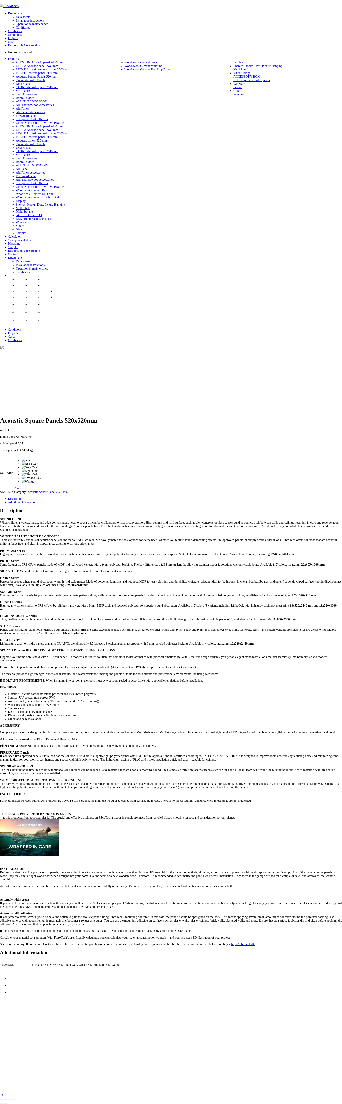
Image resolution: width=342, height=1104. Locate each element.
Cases (11, 41)
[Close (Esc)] (13, 1099)
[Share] (9, 1099)
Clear (17, 488)
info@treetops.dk (19, 1020)
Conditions (15, 34)
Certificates (23, 27)
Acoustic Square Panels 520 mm (47, 492)
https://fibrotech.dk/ (243, 944)
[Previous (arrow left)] (1, 1103)
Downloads (15, 13)
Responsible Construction (24, 45)
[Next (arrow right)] (5, 1103)
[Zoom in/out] (1, 1099)
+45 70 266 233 (22, 1026)
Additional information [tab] (22, 502)
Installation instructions (30, 20)
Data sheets (23, 17)
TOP (3, 1095)
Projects (13, 38)
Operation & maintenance (32, 24)
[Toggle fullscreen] (5, 1099)
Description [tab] (15, 498)
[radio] (31, 460)
